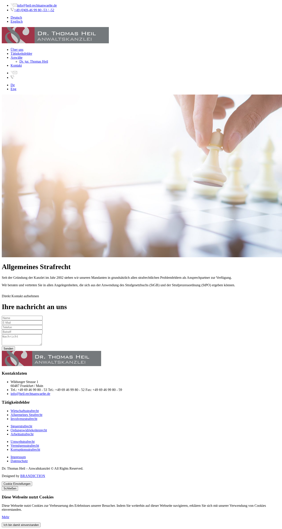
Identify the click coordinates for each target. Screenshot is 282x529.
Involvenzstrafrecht (24, 419)
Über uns (17, 49)
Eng (13, 89)
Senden (8, 348)
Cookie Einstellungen (17, 483)
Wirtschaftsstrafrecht (25, 411)
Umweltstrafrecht (23, 441)
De (13, 85)
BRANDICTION (32, 476)
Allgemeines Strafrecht (26, 415)
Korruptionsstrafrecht (25, 449)
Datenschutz (19, 461)
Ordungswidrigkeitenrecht (29, 430)
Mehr (5, 517)
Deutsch (16, 17)
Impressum (18, 457)
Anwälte (16, 57)
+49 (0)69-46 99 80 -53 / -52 (34, 10)
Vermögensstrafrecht (25, 445)
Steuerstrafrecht (21, 426)
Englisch (17, 21)
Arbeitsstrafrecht (22, 434)
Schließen (10, 488)
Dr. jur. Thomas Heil (33, 61)
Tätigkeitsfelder (21, 53)
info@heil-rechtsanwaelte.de (37, 5)
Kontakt (16, 65)
